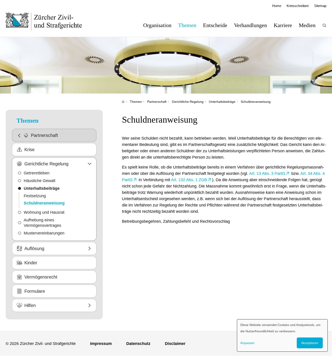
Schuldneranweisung (256, 101)
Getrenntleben (36, 173)
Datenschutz (138, 343)
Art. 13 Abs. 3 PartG (267, 173)
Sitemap (320, 6)
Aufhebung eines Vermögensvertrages (42, 223)
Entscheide (215, 25)
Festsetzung (35, 196)
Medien (307, 25)
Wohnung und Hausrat (44, 212)
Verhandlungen (250, 25)
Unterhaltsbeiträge (222, 101)
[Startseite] (123, 101)
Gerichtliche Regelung (187, 101)
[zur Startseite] (48, 21)
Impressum (101, 343)
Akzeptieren (309, 343)
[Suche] (324, 25)
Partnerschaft (156, 101)
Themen (187, 25)
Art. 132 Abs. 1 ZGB (189, 180)
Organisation (157, 25)
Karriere (283, 25)
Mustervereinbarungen (44, 233)
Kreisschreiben (298, 6)
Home (276, 6)
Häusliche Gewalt (39, 180)
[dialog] (282, 335)
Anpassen (247, 343)
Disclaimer (175, 343)
